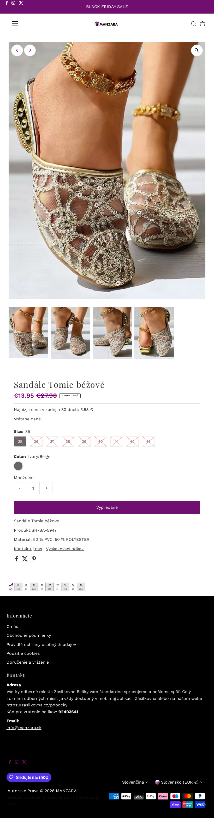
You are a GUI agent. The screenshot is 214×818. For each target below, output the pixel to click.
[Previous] (17, 50)
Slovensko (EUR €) (180, 782)
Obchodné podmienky (29, 635)
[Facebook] (6, 7)
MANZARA (66, 790)
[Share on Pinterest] (34, 560)
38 (68, 441)
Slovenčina (133, 782)
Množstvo (24, 477)
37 (52, 441)
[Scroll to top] (203, 807)
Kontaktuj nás (28, 549)
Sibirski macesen (24, 797)
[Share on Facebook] (17, 560)
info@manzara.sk (24, 727)
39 (84, 441)
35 (20, 441)
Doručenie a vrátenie (28, 662)
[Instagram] (13, 7)
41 (116, 441)
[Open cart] (202, 23)
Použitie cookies (23, 653)
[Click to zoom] (197, 50)
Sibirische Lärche (60, 797)
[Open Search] (193, 23)
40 (100, 441)
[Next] (30, 50)
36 (36, 441)
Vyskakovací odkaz (65, 549)
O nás (12, 626)
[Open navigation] (32, 23)
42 (132, 441)
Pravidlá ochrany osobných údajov (41, 644)
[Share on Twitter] (25, 560)
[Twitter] (21, 7)
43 (148, 441)
